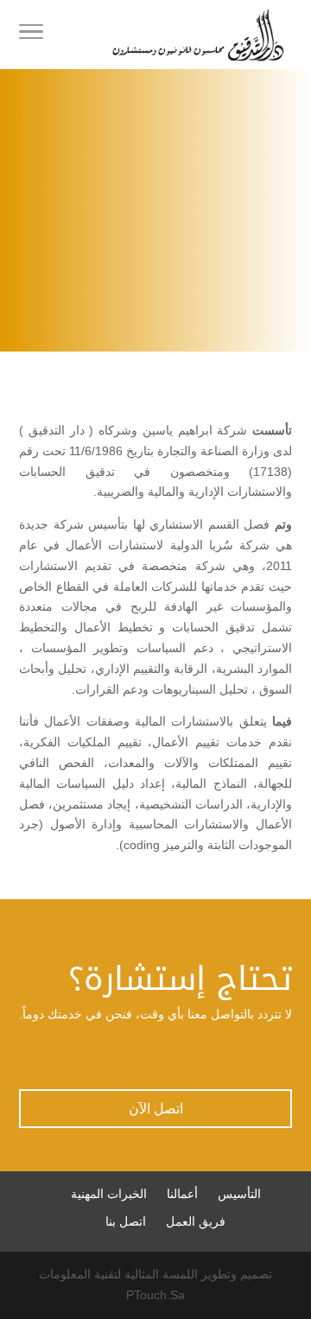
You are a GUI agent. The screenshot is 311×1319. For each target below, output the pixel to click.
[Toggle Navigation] (31, 34)
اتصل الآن (156, 1108)
